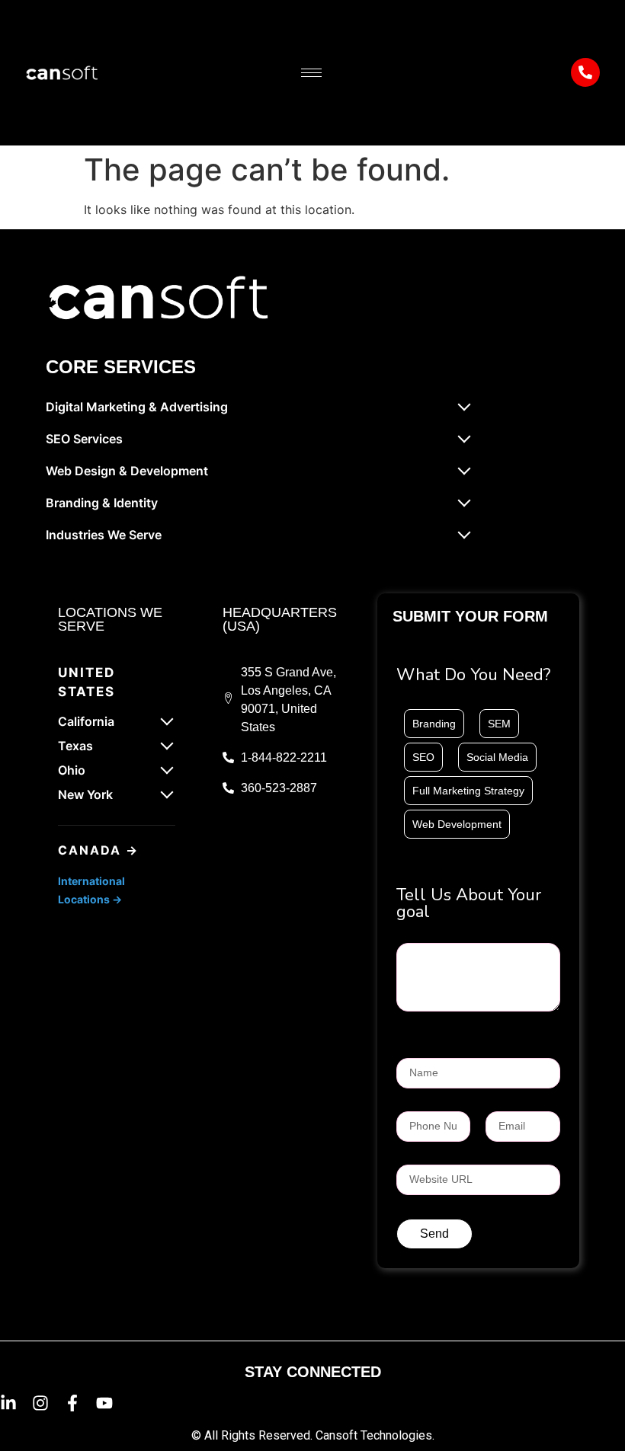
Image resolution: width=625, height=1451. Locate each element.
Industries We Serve (104, 534)
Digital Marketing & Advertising (137, 406)
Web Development (457, 824)
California (86, 721)
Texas (75, 745)
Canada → (98, 850)
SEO (423, 757)
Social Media (497, 757)
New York (85, 794)
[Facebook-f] (72, 1403)
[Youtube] (104, 1403)
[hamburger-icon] (311, 73)
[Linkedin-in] (8, 1403)
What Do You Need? (473, 676)
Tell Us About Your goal (468, 905)
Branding (434, 724)
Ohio (71, 770)
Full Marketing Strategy (468, 791)
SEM (499, 724)
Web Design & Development (127, 470)
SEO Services (84, 438)
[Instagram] (40, 1403)
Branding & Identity (102, 502)
